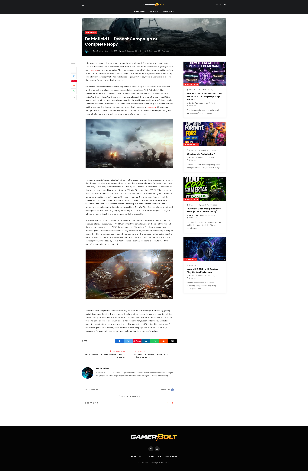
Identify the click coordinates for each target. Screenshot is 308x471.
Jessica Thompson (196, 103)
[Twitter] (74, 76)
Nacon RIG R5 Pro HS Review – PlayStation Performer (203, 270)
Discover (167, 11)
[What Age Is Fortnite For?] (204, 134)
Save (74, 81)
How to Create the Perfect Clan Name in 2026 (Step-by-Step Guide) (204, 96)
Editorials (91, 32)
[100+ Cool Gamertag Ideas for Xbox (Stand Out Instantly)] (204, 189)
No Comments (152, 51)
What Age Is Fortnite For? (201, 154)
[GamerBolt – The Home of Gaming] (154, 4)
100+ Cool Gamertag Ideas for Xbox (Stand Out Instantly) (204, 210)
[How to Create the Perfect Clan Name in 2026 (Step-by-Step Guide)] (204, 74)
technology (152, 107)
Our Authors (170, 456)
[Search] (225, 4)
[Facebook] (74, 70)
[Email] (74, 97)
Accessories (190, 260)
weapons (94, 70)
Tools (153, 11)
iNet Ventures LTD (163, 463)
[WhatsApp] (74, 91)
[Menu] (83, 4)
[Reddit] (74, 85)
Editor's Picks (191, 84)
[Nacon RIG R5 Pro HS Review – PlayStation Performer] (204, 249)
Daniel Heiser (98, 51)
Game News (139, 11)
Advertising (155, 456)
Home (133, 456)
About (142, 456)
